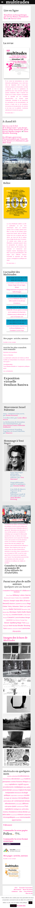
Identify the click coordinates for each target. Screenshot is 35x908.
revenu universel (12, 776)
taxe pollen (27, 787)
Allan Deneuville (15, 129)
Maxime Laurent (15, 603)
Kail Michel (24, 603)
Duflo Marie (26, 612)
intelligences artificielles (21, 809)
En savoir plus (21, 905)
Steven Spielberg (10, 623)
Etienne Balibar (19, 486)
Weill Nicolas (13, 625)
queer (14, 806)
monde (17, 817)
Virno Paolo (9, 595)
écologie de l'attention (11, 798)
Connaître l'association (11, 590)
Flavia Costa (16, 18)
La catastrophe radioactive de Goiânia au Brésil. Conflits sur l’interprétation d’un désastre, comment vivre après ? (17, 359)
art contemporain (18, 801)
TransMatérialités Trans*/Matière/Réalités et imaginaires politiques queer (16, 366)
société (26, 795)
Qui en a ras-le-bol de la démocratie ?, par (12, 127)
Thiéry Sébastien (13, 606)
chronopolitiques (9, 817)
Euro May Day (7, 614)
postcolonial (7, 790)
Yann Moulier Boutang (15, 132)
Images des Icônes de (15, 639)
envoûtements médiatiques (13, 787)
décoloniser (15, 779)
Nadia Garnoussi (15, 609)
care (29, 812)
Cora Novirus (16, 620)
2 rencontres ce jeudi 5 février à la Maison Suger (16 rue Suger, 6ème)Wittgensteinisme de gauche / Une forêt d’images (17, 287)
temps (27, 801)
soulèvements (20, 806)
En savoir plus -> (16, 96)
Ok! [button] (30, 902)
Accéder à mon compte (9, 342)
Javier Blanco (12, 17)
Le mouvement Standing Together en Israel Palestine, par (14, 431)
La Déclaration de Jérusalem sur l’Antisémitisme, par (14, 423)
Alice (20, 891)
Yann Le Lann (25, 606)
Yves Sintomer (17, 478)
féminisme (18, 793)
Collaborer (25, 590)
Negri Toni (21, 623)
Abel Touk (6, 143)
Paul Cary (5, 609)
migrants (26, 784)
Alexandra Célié (26, 609)
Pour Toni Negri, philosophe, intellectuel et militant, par (16, 475)
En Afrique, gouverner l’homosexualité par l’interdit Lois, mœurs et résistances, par (15, 139)
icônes (20, 812)
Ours (16, 887)
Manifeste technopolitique (10, 352)
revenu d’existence (10, 812)
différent (25, 803)
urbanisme (27, 814)
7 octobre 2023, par (10, 418)
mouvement (14, 814)
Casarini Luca (13, 617)
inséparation (10, 793)
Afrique (25, 782)
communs (15, 790)
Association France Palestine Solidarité (14, 426)
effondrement (10, 803)
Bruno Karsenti (12, 415)
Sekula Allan (6, 612)
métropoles (8, 806)
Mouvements (17, 889)
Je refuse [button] (13, 905)
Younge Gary (23, 620)
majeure (21, 790)
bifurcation (6, 814)
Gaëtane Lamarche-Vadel (14, 628)
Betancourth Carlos (9, 598)
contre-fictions (16, 782)
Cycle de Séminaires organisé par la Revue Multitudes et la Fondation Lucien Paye (17, 328)
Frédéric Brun (18, 598)
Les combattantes (8, 371)
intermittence (7, 779)
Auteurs (17, 592)
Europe (28, 790)
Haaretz (9, 433)
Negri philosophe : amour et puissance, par (18, 484)
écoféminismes (23, 776)
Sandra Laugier (14, 131)
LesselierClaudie (17, 614)
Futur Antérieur (28, 891)
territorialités (18, 803)
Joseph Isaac (15, 601)
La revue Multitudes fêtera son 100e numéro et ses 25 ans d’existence (17, 301)
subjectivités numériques (17, 795)
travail (22, 779)
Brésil (25, 812)
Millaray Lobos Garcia (21, 595)
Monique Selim (16, 612)
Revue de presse (28, 889)
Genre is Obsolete (8, 355)
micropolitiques (23, 798)
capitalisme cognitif (16, 784)
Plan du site (29, 893)
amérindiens (7, 801)
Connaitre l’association (26, 887)
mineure (21, 814)
